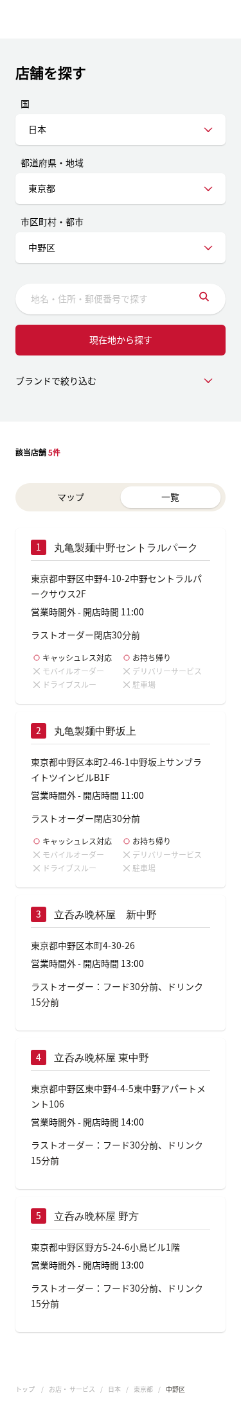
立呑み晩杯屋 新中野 (105, 915)
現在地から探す (120, 339)
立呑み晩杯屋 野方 (96, 1216)
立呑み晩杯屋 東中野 (101, 1058)
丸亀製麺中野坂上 (95, 731)
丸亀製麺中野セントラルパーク (126, 548)
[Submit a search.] (204, 299)
